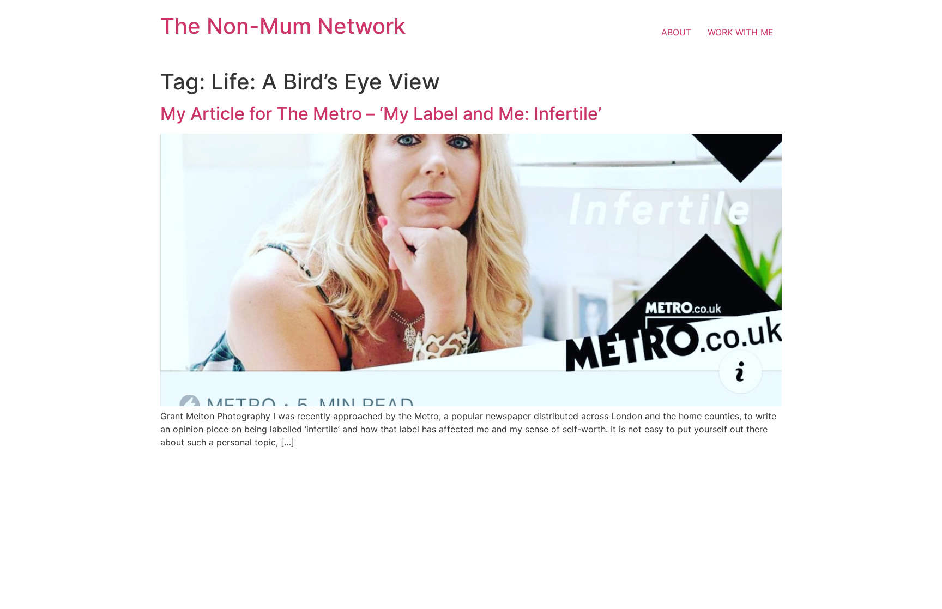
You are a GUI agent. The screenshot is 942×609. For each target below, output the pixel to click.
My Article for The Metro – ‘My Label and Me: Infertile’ (380, 113)
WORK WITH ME (741, 32)
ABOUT (676, 32)
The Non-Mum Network (283, 26)
